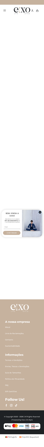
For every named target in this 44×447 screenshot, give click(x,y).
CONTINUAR (12, 233)
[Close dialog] (40, 212)
